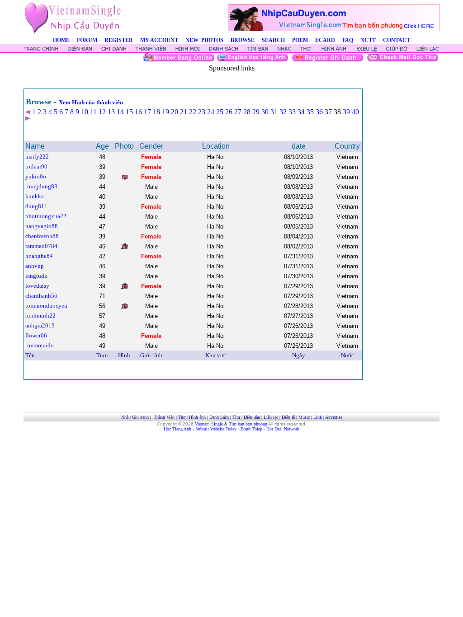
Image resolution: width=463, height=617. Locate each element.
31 (274, 112)
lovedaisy (37, 285)
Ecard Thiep (251, 428)
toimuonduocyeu (46, 305)
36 (319, 112)
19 (165, 112)
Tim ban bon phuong (248, 423)
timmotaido (39, 345)
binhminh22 (40, 315)
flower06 (36, 335)
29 (256, 112)
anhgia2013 (40, 325)
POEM (300, 40)
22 (192, 112)
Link (317, 417)
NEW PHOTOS (204, 40)
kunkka (34, 196)
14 (120, 112)
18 (156, 112)
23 (201, 112)
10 (84, 112)
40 (355, 112)
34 (301, 112)
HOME (61, 40)
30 (265, 112)
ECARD (325, 40)
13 (111, 112)
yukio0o (35, 176)
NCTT (368, 40)
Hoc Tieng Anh (177, 428)
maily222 (37, 156)
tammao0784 (41, 246)
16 (138, 112)
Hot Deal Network (282, 428)
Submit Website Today (215, 428)
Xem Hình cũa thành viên (91, 102)
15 (129, 112)
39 (346, 112)
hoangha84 (39, 255)
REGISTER (118, 40)
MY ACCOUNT (159, 40)
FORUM (87, 40)
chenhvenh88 (42, 236)
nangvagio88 (41, 226)
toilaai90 (36, 166)
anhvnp (34, 265)
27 (237, 112)
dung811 (36, 206)
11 (93, 112)
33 (292, 112)
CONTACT (396, 40)
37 (328, 112)
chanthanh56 (41, 295)
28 (246, 112)
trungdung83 (41, 186)
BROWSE (243, 40)
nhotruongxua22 (45, 216)
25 (219, 112)
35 (310, 112)
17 (147, 112)
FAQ (347, 40)
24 (210, 112)
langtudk (36, 275)
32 (283, 112)
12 (102, 112)
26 (228, 112)
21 (183, 112)
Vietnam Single (209, 423)
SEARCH (273, 40)
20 (174, 112)
